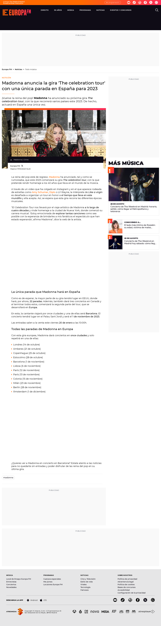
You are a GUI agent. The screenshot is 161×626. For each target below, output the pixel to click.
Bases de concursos (126, 587)
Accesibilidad (124, 590)
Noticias (19, 69)
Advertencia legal (126, 582)
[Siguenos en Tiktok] (134, 2)
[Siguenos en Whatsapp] (156, 2)
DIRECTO (45, 10)
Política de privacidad (127, 579)
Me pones (47, 582)
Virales (83, 584)
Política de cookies (126, 584)
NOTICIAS (100, 10)
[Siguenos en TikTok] (123, 601)
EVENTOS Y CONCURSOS (120, 10)
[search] (156, 10)
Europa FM (7, 69)
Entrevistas (11, 582)
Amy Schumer (40, 192)
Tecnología (85, 587)
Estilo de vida (86, 582)
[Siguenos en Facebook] (145, 2)
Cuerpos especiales (52, 579)
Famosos (84, 590)
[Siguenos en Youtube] (128, 2)
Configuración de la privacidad (132, 593)
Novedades (11, 587)
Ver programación (112, 2)
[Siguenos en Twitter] (150, 2)
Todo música (30, 69)
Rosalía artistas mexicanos (13, 3)
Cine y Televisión (88, 579)
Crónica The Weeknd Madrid (14, 2)
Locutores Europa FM (53, 584)
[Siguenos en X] (145, 601)
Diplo (52, 192)
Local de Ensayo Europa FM (18, 579)
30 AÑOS (58, 10)
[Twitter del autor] (22, 166)
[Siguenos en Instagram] (139, 2)
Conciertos (11, 584)
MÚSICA (70, 10)
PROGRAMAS (85, 10)
